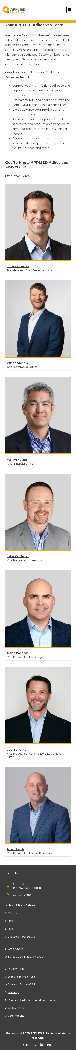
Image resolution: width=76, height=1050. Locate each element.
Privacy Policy (16, 968)
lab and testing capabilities (47, 105)
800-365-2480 (22, 894)
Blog (11, 929)
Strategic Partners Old (21, 936)
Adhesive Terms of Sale (22, 984)
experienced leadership (22, 64)
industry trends (23, 148)
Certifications (16, 1015)
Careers (12, 913)
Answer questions (24, 138)
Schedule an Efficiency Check (26, 956)
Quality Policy (16, 1007)
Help (11, 921)
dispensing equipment (28, 90)
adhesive (58, 85)
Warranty (13, 992)
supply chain (21, 114)
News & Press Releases (22, 905)
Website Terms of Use (21, 976)
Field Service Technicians (31, 59)
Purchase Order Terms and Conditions (31, 1000)
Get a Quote (15, 948)
